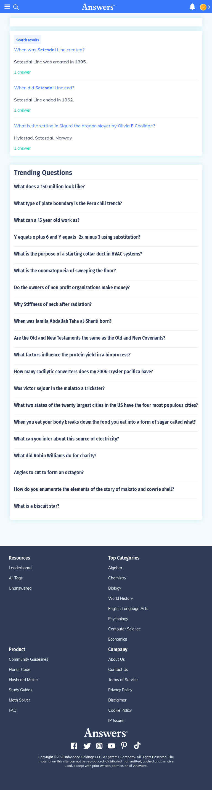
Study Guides (20, 689)
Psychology (118, 618)
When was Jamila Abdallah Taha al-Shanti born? (63, 321)
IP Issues (116, 720)
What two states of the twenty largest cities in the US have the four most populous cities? (106, 405)
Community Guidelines (28, 659)
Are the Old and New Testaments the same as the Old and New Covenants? (89, 338)
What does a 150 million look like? (49, 187)
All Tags (16, 578)
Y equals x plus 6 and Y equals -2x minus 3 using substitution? (77, 237)
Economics (117, 639)
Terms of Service (123, 679)
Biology (114, 588)
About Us (116, 659)
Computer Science (124, 629)
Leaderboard (20, 567)
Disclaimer (117, 700)
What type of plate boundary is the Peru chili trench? (68, 203)
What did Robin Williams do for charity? (55, 456)
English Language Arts (128, 608)
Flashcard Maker (23, 679)
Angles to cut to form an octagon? (49, 472)
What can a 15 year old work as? (47, 220)
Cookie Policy (120, 710)
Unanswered (20, 588)
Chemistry (117, 578)
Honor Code (19, 669)
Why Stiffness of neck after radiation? (53, 304)
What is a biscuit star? (36, 506)
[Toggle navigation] (7, 7)
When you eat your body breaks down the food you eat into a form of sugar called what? (105, 422)
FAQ (13, 710)
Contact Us (118, 669)
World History (120, 598)
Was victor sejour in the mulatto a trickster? (59, 388)
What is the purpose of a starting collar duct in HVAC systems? (78, 254)
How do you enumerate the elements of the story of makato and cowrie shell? (94, 489)
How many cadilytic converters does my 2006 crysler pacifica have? (83, 372)
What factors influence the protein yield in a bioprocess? (72, 355)
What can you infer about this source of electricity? (66, 439)
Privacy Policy (120, 689)
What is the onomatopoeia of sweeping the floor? (65, 271)
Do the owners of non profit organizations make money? (72, 287)
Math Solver (19, 700)
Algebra (115, 567)
